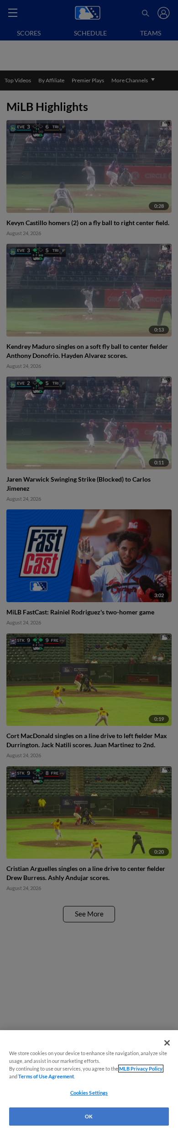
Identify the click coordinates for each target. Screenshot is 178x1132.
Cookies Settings (89, 1093)
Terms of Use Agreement (46, 1076)
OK (89, 1116)
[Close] (167, 1043)
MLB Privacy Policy (140, 1069)
